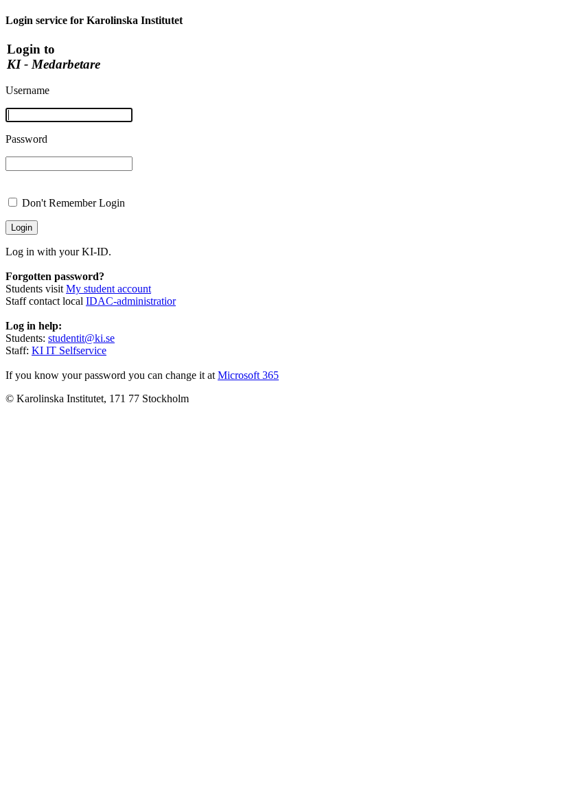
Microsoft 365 (248, 375)
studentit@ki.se (81, 338)
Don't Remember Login (73, 203)
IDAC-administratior (131, 301)
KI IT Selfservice (69, 350)
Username (27, 90)
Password (26, 139)
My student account (108, 288)
